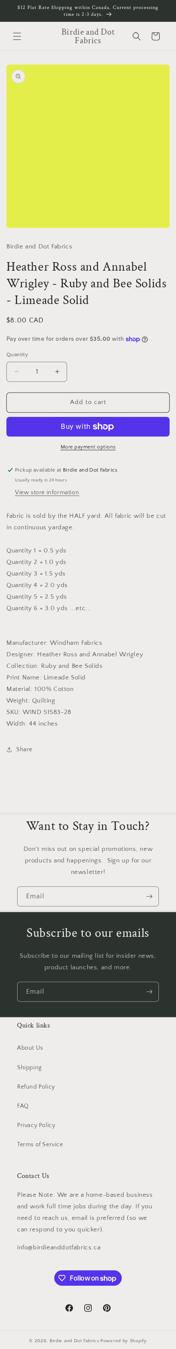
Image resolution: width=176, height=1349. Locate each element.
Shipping (29, 1067)
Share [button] (24, 749)
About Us (30, 1048)
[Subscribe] (149, 896)
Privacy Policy (36, 1125)
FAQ (23, 1106)
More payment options (88, 447)
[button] (17, 36)
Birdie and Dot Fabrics (74, 1340)
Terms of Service (40, 1144)
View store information (47, 492)
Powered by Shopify (123, 1340)
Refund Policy (36, 1086)
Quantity (17, 354)
